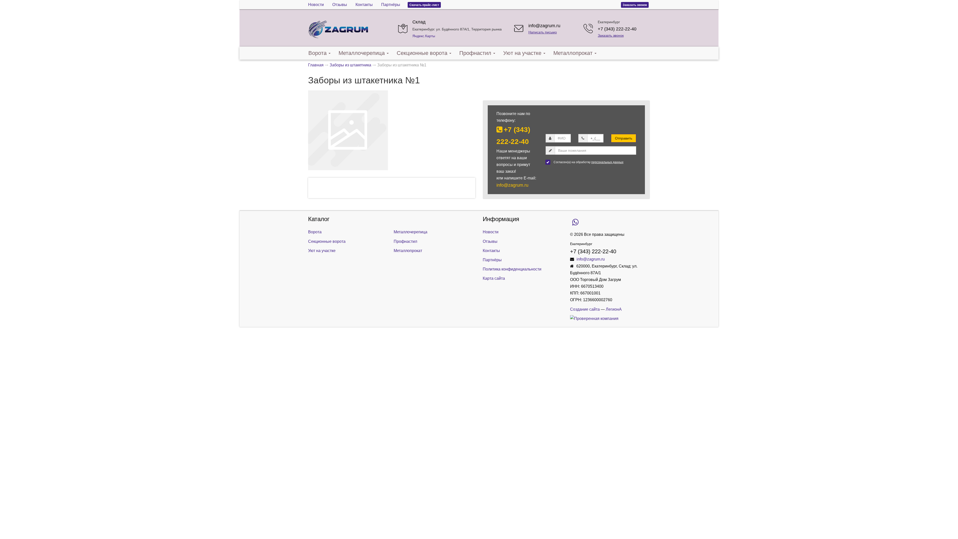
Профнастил (475, 53)
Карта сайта (494, 278)
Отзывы (339, 4)
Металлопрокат (573, 53)
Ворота (317, 53)
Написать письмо (542, 32)
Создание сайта (585, 309)
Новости (316, 4)
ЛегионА (614, 309)
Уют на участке (522, 53)
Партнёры (390, 4)
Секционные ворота (422, 53)
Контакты (364, 4)
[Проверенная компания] (594, 318)
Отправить (623, 138)
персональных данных (607, 162)
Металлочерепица (362, 53)
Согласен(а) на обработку (588, 162)
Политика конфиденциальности (512, 269)
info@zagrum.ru (544, 25)
